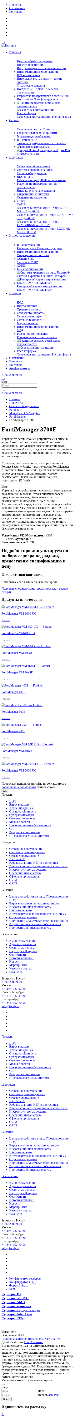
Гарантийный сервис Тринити (37, 132)
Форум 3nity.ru (18, 1285)
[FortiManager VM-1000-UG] (28, 607)
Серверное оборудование (33, 166)
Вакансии (15, 361)
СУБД (21, 201)
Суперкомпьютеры (29, 316)
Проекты (15, 4)
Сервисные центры (22, 947)
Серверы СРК (13, 1318)
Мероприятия (18, 965)
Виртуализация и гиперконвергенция (41, 68)
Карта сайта (52, 1338)
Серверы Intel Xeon (17, 1314)
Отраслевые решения (31, 85)
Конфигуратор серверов (25, 1278)
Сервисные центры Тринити (36, 129)
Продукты (16, 157)
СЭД (20, 330)
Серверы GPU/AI (15, 1298)
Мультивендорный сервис (34, 136)
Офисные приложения (32, 197)
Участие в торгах (20, 968)
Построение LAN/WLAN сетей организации (38, 920)
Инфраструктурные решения (36, 190)
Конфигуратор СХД (22, 1282)
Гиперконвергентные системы (37, 337)
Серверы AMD (13, 1302)
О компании (17, 8)
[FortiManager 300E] (22, 705)
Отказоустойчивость (30, 312)
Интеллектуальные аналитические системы (38, 913)
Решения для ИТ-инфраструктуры (39, 248)
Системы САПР (27, 262)
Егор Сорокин (33, 1342)
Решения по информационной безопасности (38, 866)
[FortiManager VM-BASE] (26, 665)
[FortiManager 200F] (22, 724)
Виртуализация (27, 306)
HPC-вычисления (28, 75)
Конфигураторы (19, 368)
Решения (15, 52)
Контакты (15, 11)
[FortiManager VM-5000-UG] (28, 764)
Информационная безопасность (37, 71)
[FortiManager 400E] (22, 685)
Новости (15, 961)
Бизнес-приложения (30, 269)
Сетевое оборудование (32, 173)
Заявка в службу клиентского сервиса (41, 143)
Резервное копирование (32, 333)
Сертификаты (18, 954)
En (3, 42)
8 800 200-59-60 (12, 374)
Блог (12, 1289)
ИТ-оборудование (28, 244)
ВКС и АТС (25, 176)
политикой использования (19, 787)
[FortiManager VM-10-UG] (26, 646)
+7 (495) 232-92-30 (14, 988)
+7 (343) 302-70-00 (14, 1002)
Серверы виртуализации (21, 1310)
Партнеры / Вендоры (23, 951)
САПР (21, 204)
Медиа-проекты (27, 323)
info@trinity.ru (10, 1006)
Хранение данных (29, 309)
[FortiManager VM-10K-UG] (27, 744)
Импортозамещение (22, 235)
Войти (6, 1399)
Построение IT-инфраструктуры (38, 99)
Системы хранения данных (35, 169)
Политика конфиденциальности (23, 1338)
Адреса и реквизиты (22, 944)
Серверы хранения (16, 1306)
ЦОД (20, 302)
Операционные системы (33, 194)
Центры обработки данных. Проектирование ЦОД (35, 63)
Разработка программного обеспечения (42, 96)
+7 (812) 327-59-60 (14, 995)
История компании (21, 958)
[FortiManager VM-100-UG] (27, 626)
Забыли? (53, 1394)
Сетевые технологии (30, 319)
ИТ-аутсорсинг (27, 139)
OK (5, 790)
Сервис (14, 120)
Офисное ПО (25, 258)
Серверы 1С (11, 1294)
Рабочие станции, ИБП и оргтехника (41, 180)
